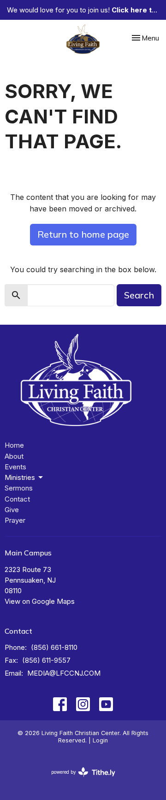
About (14, 456)
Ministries (20, 477)
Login (100, 740)
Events (15, 466)
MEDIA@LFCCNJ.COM (64, 673)
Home (14, 445)
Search (139, 295)
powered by (78, 780)
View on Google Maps (40, 601)
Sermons (19, 488)
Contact (17, 499)
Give (12, 509)
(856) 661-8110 (54, 647)
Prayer (15, 520)
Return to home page (83, 234)
